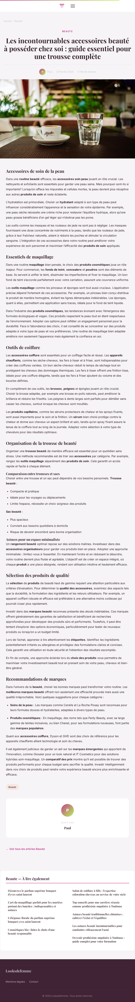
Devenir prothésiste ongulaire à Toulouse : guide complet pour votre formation (98, 939)
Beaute (18, 21)
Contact (33, 981)
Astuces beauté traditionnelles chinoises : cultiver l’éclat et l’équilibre (97, 916)
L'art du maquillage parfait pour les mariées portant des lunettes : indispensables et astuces (35, 906)
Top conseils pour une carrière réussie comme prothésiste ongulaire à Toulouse (97, 904)
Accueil (7, 21)
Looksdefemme (18, 970)
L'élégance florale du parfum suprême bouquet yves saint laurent (31, 919)
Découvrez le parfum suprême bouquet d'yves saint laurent (32, 892)
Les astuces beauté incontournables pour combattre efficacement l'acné (97, 927)
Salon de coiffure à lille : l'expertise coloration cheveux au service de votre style (99, 892)
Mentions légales (15, 981)
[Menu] (72, 6)
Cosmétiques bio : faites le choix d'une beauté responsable (31, 931)
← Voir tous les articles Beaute (25, 849)
